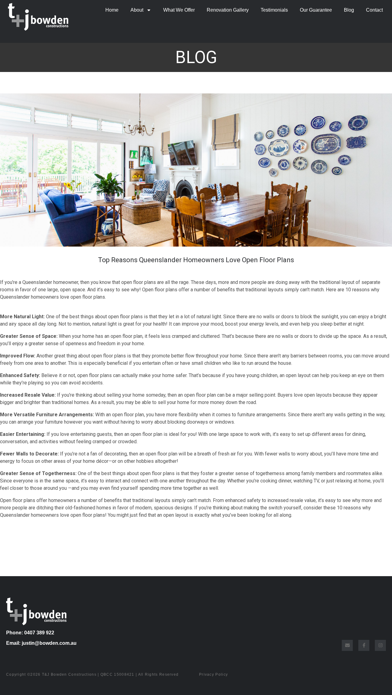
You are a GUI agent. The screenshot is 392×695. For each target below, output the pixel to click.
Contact (374, 10)
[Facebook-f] (363, 645)
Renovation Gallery (228, 10)
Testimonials (274, 10)
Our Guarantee (316, 10)
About (136, 10)
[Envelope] (347, 645)
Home (112, 10)
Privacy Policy (213, 674)
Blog (349, 10)
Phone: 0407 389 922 (30, 632)
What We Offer (179, 10)
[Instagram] (380, 645)
